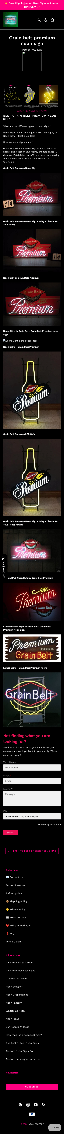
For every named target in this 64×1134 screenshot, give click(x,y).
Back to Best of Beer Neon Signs (34, 851)
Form (58, 824)
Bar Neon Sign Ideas (17, 1026)
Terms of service (15, 885)
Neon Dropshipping (17, 994)
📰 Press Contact (16, 917)
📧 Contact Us (14, 877)
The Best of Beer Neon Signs (22, 1043)
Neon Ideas (12, 1018)
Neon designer (14, 986)
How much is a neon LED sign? (24, 1035)
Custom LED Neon (16, 978)
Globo (52, 824)
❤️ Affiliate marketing (18, 925)
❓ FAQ (10, 933)
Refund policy (14, 893)
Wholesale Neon (15, 1010)
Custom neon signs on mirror (23, 1059)
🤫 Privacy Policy (15, 909)
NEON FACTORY (36, 1124)
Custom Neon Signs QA (19, 1051)
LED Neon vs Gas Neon (19, 962)
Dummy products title (25, 2)
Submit (10, 832)
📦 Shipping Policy (16, 901)
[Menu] (59, 20)
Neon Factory (14, 1002)
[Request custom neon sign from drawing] (32, 112)
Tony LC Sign (13, 941)
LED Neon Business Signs (20, 970)
